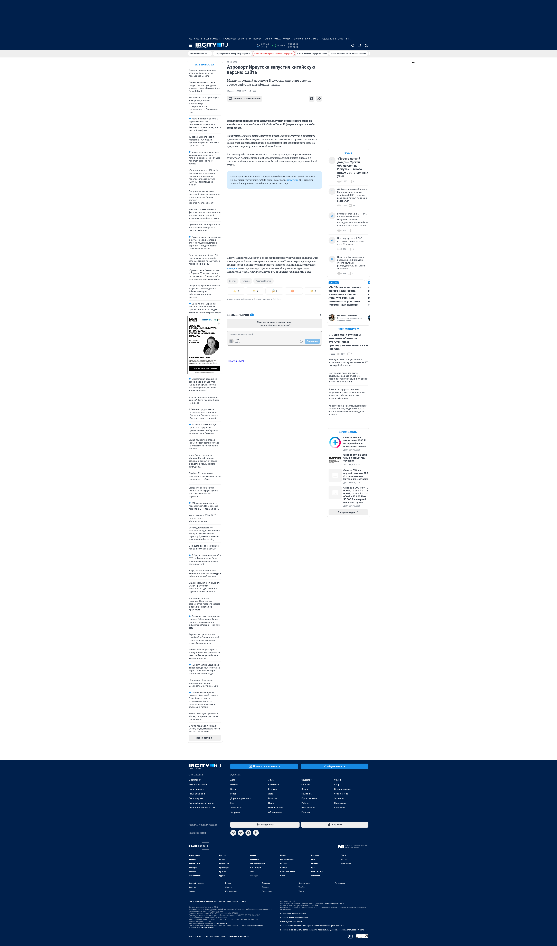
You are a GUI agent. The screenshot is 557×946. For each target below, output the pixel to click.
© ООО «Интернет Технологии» (234, 936)
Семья (337, 780)
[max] (248, 833)
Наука (271, 803)
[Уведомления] (359, 46)
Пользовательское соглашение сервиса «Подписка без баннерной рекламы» (312, 926)
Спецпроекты (341, 807)
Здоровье (235, 812)
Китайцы (246, 281)
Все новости (195, 39)
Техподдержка (196, 798)
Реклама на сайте (198, 784)
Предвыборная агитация (201, 803)
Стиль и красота (342, 789)
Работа (305, 803)
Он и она (305, 784)
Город (233, 793)
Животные (236, 807)
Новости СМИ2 (236, 361)
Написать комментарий (247, 98)
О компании (195, 780)
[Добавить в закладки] (311, 99)
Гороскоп (298, 39)
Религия (305, 812)
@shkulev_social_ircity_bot (307, 905)
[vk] (241, 833)
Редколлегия (329, 39)
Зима (271, 780)
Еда (232, 803)
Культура (272, 789)
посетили (292, 179)
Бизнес (234, 784)
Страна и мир (341, 793)
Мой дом (272, 798)
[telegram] (233, 833)
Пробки (279, 45)
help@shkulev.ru (207, 927)
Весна (233, 789)
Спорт (337, 784)
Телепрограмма (272, 39)
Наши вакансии (197, 793)
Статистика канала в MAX (202, 807)
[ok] (256, 833)
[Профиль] (366, 46)
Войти (237, 342)
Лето (270, 793)
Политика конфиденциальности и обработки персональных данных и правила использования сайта (322, 930)
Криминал (273, 784)
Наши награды (196, 789)
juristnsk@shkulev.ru (255, 925)
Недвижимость (212, 39)
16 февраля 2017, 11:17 (236, 91)
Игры (348, 39)
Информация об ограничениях (293, 914)
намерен (232, 268)
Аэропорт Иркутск (263, 281)
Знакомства (244, 39)
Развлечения (308, 807)
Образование (275, 812)
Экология (339, 798)
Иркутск (232, 281)
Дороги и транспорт (240, 798)
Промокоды (229, 39)
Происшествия (309, 798)
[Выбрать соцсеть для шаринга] (319, 99)
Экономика (340, 803)
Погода (257, 39)
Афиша (286, 39)
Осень (304, 789)
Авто (232, 780)
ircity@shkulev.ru (220, 923)
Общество (306, 780)
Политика (306, 793)
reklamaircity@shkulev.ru (334, 903)
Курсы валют (312, 39)
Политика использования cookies (294, 918)
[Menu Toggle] (190, 46)
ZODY (340, 39)
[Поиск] (352, 46)
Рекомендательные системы (292, 922)
